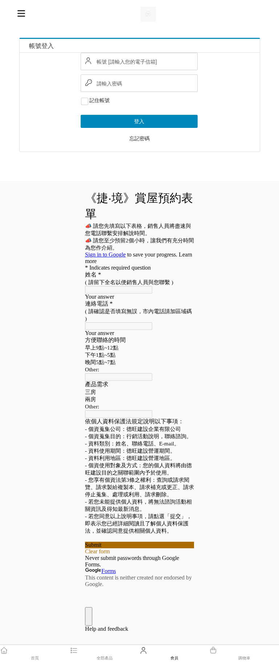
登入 (139, 121)
